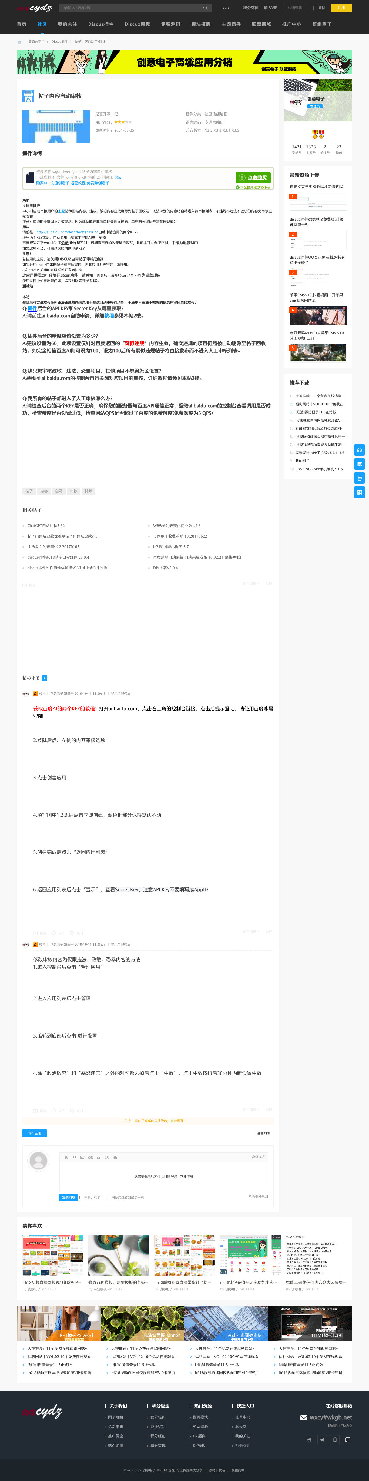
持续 (88, 491)
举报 (269, 584)
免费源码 (171, 24)
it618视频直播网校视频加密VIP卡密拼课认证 (327, 420)
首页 (22, 24)
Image (82, 1157)
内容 (44, 491)
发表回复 (68, 1198)
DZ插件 (199, 1436)
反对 (80, 933)
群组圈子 (322, 24)
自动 (59, 491)
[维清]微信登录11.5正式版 (313, 412)
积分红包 (158, 1436)
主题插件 (231, 24)
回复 (32, 585)
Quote (99, 1157)
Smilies (115, 1157)
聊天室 (241, 1427)
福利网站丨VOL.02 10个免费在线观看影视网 (327, 404)
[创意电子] (34, 11)
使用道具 (249, 584)
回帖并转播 (92, 1198)
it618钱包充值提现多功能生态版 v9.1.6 (323, 445)
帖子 (29, 491)
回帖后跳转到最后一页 (128, 1198)
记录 (118, 178)
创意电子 (19, 42)
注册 (341, 8)
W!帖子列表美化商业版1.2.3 (177, 526)
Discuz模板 (137, 24)
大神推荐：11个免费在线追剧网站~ (320, 396)
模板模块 (200, 1417)
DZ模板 (199, 1446)
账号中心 (242, 1417)
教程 (109, 316)
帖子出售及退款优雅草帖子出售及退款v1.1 (63, 536)
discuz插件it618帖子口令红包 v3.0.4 (58, 557)
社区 (42, 24)
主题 (61, 211)
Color (74, 1157)
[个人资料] (296, 107)
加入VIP (270, 8)
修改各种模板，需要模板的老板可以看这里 (126, 1282)
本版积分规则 (258, 1196)
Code (107, 1157)
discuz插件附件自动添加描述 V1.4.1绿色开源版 (67, 568)
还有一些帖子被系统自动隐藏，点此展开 (154, 1121)
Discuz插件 (101, 24)
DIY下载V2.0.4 (165, 568)
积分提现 (158, 1446)
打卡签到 (242, 1446)
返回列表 (263, 1133)
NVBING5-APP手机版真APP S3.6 (319, 469)
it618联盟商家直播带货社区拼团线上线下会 (326, 437)
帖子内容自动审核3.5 (90, 42)
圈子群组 (115, 1417)
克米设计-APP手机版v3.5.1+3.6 (317, 453)
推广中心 (292, 24)
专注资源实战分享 (189, 1470)
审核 (74, 491)
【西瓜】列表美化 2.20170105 (53, 547)
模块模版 (201, 24)
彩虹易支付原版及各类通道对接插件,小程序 (326, 428)
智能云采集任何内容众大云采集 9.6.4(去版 (324, 1282)
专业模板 (100, 1289)
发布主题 (34, 1133)
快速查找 (295, 8)
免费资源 (200, 1427)
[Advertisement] (318, 565)
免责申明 (115, 1427)
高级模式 (258, 1157)
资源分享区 (36, 42)
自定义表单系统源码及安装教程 (316, 187)
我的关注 (68, 24)
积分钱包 (158, 1417)
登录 (174, 1176)
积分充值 (251, 8)
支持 (61, 933)
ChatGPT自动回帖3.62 (46, 526)
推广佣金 (115, 1436)
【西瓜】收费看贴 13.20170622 (180, 536)
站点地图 (115, 1446)
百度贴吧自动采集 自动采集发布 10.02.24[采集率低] (197, 557)
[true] (205, 8)
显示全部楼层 (120, 693)
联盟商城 (261, 24)
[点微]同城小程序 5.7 (171, 547)
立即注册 (186, 1176)
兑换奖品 (158, 1427)
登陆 (322, 8)
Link (90, 1157)
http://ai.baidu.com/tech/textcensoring (67, 232)
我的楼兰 (300, 461)
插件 (32, 308)
